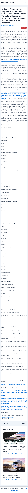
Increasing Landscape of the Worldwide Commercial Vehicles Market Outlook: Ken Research (12, 475)
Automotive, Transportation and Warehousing (12, 453)
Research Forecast (8, 2)
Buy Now (24, 27)
